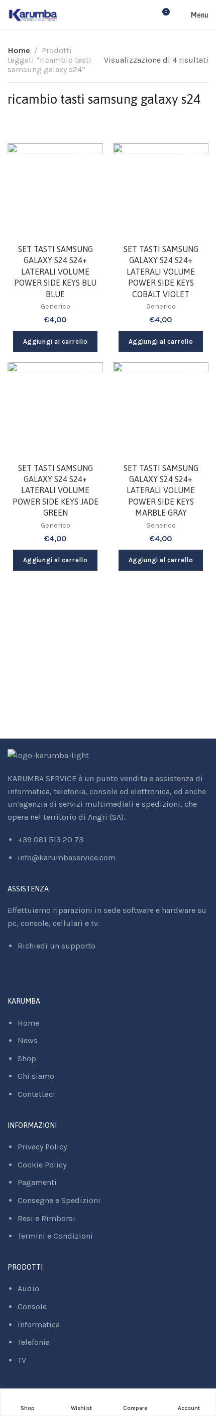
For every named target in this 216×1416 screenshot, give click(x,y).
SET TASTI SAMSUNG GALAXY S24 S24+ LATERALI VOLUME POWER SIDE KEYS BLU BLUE (55, 272)
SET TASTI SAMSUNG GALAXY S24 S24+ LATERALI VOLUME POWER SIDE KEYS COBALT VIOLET (161, 272)
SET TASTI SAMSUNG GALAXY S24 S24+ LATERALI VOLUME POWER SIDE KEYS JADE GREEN (55, 490)
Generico (55, 306)
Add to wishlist (84, 161)
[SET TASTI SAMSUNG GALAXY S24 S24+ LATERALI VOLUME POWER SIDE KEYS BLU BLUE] (55, 191)
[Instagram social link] (23, 980)
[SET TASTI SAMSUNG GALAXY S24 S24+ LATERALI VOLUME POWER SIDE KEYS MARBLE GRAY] (160, 409)
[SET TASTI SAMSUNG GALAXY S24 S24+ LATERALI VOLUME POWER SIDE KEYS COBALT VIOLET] (160, 191)
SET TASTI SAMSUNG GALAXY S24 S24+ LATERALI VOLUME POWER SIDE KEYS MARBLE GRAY (161, 490)
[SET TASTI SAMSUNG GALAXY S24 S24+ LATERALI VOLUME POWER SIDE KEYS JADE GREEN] (55, 409)
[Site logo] (33, 15)
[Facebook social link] (10, 980)
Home (19, 50)
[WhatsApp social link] (35, 980)
